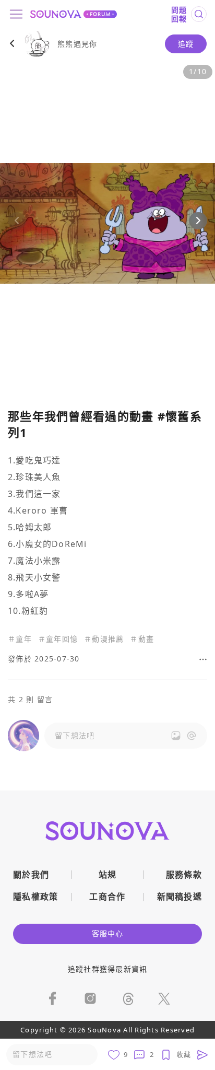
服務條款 (184, 874)
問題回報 (179, 14)
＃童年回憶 (58, 639)
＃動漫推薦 (104, 639)
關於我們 (31, 874)
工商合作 (107, 896)
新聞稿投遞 (179, 896)
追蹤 (186, 44)
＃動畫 (142, 639)
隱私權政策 (35, 896)
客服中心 (108, 933)
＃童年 (20, 639)
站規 (108, 874)
